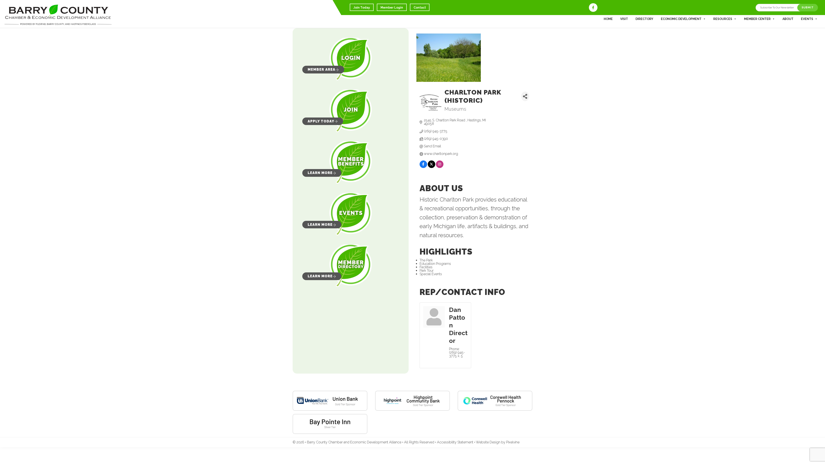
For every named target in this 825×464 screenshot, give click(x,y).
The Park (426, 260)
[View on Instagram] (439, 167)
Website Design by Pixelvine (497, 442)
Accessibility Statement (455, 442)
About (787, 19)
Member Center (757, 19)
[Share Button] (525, 96)
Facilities (426, 267)
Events (807, 19)
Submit (808, 7)
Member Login (391, 7)
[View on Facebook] (423, 167)
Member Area (321, 69)
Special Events (431, 274)
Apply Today (321, 121)
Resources (722, 19)
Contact (420, 7)
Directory (644, 19)
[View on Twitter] (431, 167)
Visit (624, 19)
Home (608, 19)
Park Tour (427, 271)
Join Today (361, 7)
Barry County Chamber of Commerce (58, 15)
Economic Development (681, 19)
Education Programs (435, 264)
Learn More (320, 173)
